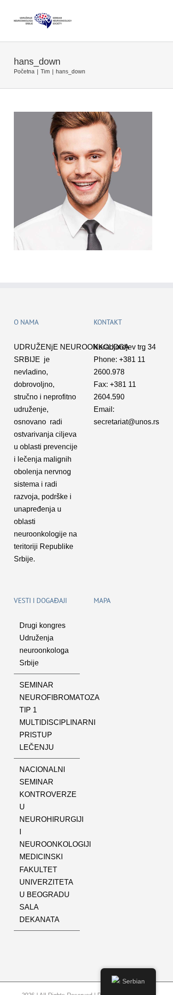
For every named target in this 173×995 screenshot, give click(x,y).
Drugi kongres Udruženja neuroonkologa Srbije (44, 644)
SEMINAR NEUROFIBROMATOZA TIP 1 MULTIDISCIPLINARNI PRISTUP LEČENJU (47, 716)
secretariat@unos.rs (126, 422)
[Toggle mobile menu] (155, 18)
